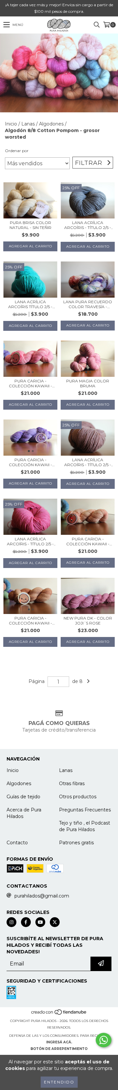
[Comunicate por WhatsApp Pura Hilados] (103, 1040)
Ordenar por (17, 150)
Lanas (28, 124)
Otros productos (77, 797)
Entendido (59, 1081)
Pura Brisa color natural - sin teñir (30, 225)
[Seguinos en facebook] (26, 922)
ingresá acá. (59, 1042)
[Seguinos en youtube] (40, 922)
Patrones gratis (76, 843)
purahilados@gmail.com (41, 896)
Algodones (51, 124)
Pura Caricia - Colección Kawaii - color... (30, 383)
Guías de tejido (23, 797)
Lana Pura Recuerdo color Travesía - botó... (87, 304)
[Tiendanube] (59, 1014)
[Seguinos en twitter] (55, 922)
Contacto (17, 843)
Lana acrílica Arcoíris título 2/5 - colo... (30, 304)
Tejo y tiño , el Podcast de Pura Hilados (84, 826)
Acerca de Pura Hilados (24, 813)
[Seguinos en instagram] (11, 922)
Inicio (11, 124)
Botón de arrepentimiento (59, 1049)
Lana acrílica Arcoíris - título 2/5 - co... (87, 225)
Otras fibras (72, 783)
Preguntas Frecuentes (85, 810)
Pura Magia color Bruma (87, 383)
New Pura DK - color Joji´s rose (88, 620)
